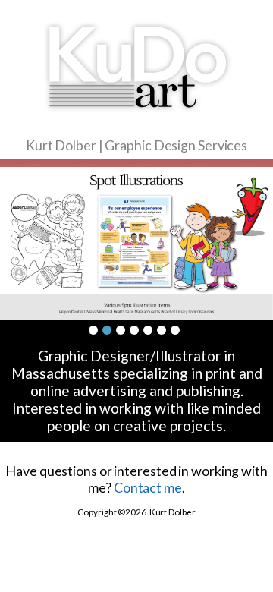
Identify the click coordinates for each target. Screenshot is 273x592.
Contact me (148, 487)
